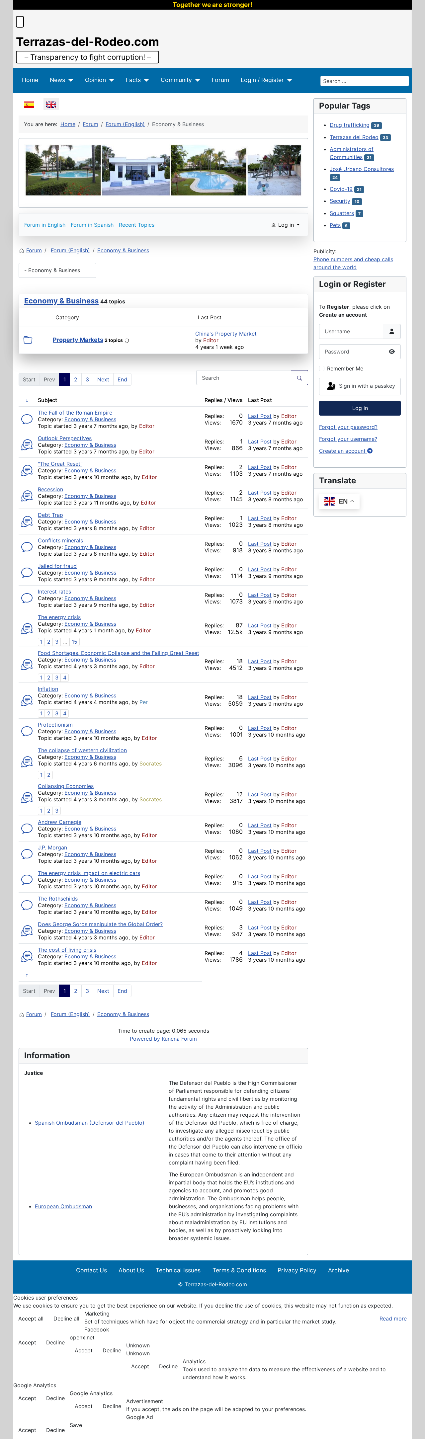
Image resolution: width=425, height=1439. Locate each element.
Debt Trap (50, 515)
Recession (50, 489)
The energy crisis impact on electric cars (89, 873)
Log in (360, 408)
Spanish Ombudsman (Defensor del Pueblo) (89, 1122)
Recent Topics (136, 224)
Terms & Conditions (239, 1270)
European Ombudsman (63, 1206)
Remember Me (345, 368)
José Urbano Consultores (362, 169)
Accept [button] (27, 1342)
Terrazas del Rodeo (354, 137)
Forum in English (44, 224)
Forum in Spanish (92, 224)
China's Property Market (226, 333)
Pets (335, 225)
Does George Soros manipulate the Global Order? (100, 924)
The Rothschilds (58, 898)
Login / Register (262, 79)
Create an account (343, 450)
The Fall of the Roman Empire (75, 412)
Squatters (342, 213)
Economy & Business (61, 300)
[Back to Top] (413, 1427)
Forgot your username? (348, 439)
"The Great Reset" (60, 463)
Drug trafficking (350, 124)
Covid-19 (341, 189)
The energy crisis (59, 617)
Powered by (145, 1038)
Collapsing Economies (66, 786)
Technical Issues (178, 1270)
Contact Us (91, 1270)
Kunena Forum (179, 1038)
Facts (133, 79)
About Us (131, 1270)
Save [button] (76, 1425)
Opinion (95, 79)
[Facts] (145, 80)
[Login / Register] (288, 80)
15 (74, 641)
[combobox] (364, 81)
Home (30, 79)
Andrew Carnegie (59, 822)
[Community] (196, 80)
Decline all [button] (66, 1318)
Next (103, 379)
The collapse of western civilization (82, 750)
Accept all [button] (30, 1318)
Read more (393, 1318)
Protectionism (55, 724)
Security (340, 201)
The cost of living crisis (67, 949)
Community (176, 79)
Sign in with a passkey (366, 386)
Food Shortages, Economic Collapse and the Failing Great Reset (118, 653)
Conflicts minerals (60, 540)
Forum (220, 79)
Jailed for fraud (57, 566)
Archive (338, 1270)
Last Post (260, 416)
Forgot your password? (348, 427)
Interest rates (54, 591)
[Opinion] (110, 80)
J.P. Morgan (52, 847)
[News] (69, 80)
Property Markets (78, 339)
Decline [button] (55, 1342)
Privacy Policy (297, 1270)
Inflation (48, 688)
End (122, 379)
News (57, 79)
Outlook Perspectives (65, 438)
